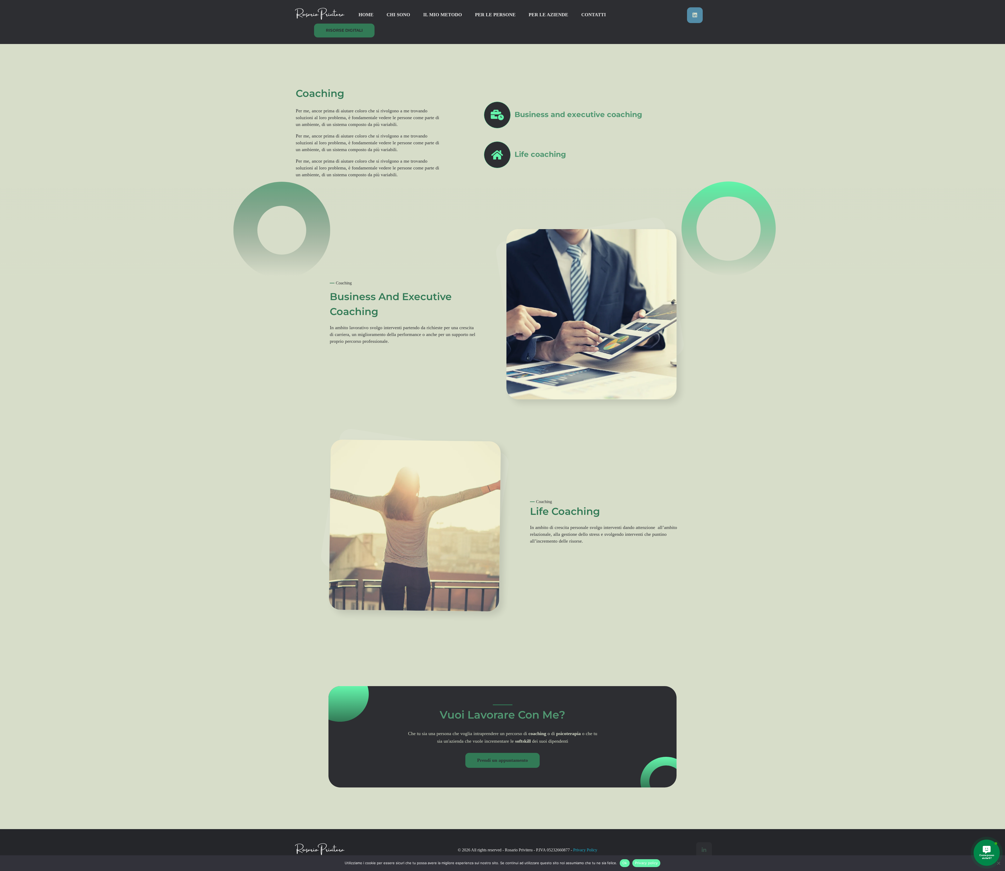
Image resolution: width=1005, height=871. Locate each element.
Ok (624, 863)
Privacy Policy (585, 850)
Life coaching (540, 154)
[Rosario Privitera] (319, 13)
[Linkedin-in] (704, 850)
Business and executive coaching (578, 114)
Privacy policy (646, 863)
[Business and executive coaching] (497, 115)
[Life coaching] (497, 154)
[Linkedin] (695, 15)
